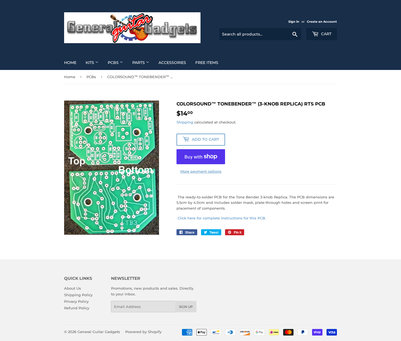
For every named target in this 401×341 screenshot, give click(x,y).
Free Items (206, 62)
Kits (90, 62)
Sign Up (186, 307)
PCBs (114, 62)
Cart (325, 33)
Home (70, 62)
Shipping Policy (78, 295)
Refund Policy (76, 308)
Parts (139, 62)
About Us (72, 288)
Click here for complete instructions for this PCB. (222, 218)
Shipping (184, 122)
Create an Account (322, 21)
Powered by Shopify (143, 332)
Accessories (172, 62)
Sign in (293, 21)
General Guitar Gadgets (98, 332)
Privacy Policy (76, 301)
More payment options (201, 171)
